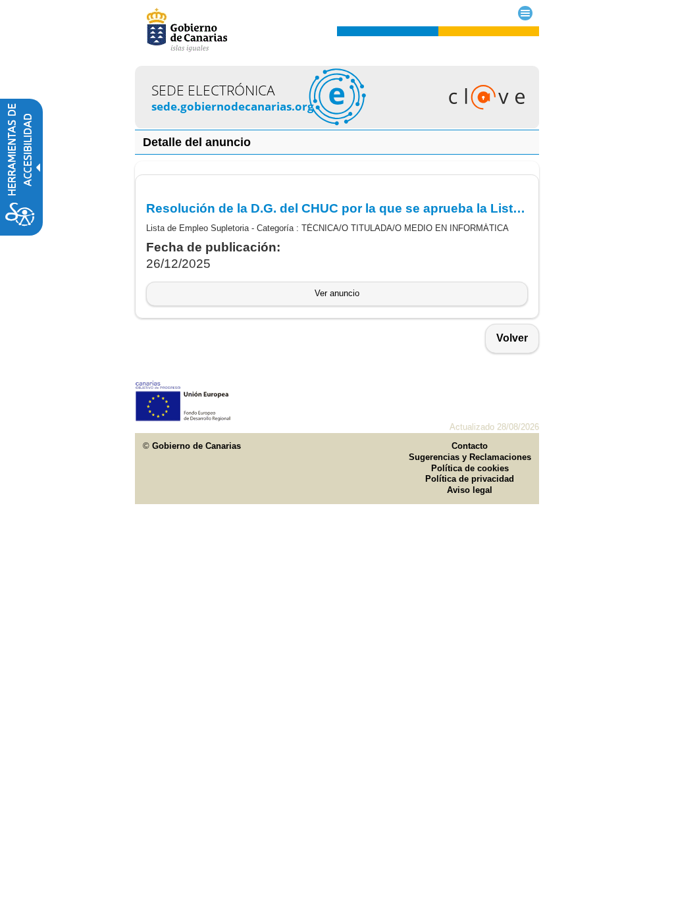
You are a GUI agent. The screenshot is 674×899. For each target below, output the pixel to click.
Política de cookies (470, 468)
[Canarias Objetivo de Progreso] (183, 418)
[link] (337, 124)
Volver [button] (512, 338)
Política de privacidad (469, 479)
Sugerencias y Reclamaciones (470, 457)
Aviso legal (469, 490)
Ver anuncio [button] (337, 293)
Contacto (470, 446)
